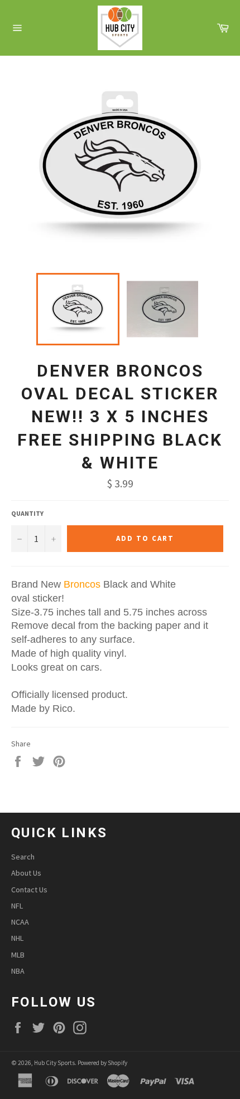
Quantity (27, 513)
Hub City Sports (54, 1063)
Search (23, 857)
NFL (17, 906)
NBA (18, 971)
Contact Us (29, 890)
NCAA (20, 922)
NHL (17, 938)
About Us (26, 873)
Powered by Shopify (102, 1063)
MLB (18, 955)
